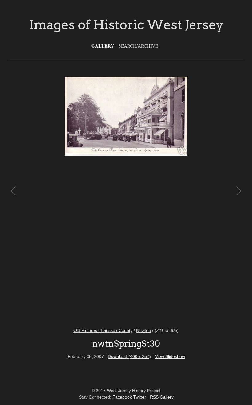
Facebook (122, 397)
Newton (143, 330)
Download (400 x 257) (129, 356)
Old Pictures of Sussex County (102, 330)
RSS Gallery (162, 397)
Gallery (102, 45)
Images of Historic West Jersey (126, 24)
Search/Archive (138, 46)
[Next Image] (182, 198)
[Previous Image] (70, 198)
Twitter (139, 397)
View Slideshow (170, 356)
